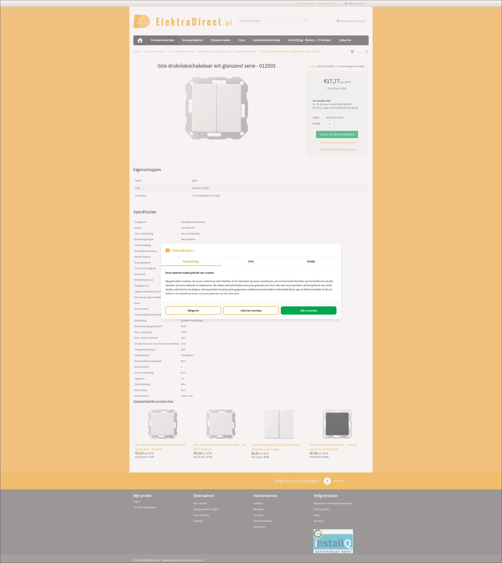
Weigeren (193, 310)
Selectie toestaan (251, 310)
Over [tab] (251, 261)
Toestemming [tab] (191, 261)
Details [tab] (311, 261)
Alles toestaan (308, 310)
